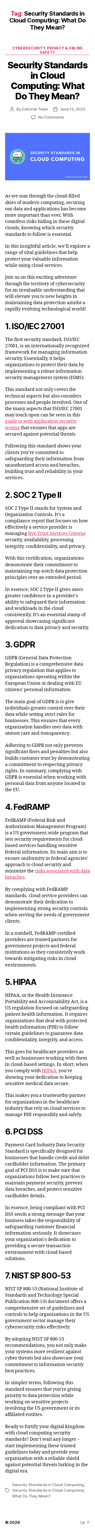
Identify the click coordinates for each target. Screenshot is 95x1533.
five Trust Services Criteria (56, 533)
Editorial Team (35, 109)
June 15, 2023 (72, 109)
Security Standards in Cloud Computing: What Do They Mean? (47, 81)
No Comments (51, 117)
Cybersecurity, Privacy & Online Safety (47, 50)
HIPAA (49, 1071)
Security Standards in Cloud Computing (48, 1484)
